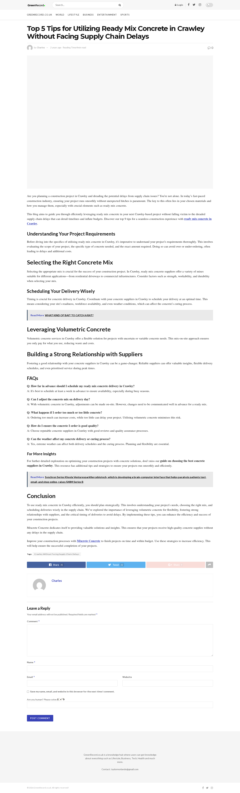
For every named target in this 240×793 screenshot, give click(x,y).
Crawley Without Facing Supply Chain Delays (56, 554)
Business (88, 14)
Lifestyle (73, 14)
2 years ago (55, 47)
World (60, 14)
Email (31, 677)
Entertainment (107, 14)
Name (31, 662)
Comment (33, 621)
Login (180, 4)
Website (127, 677)
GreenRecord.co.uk (39, 14)
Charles (41, 47)
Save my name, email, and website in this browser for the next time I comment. (72, 691)
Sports (125, 14)
